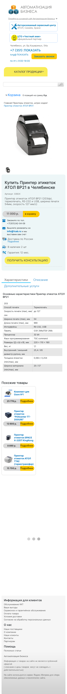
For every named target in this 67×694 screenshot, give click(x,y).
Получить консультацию (27, 260)
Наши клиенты (11, 635)
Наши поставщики (13, 629)
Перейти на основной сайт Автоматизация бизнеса (31, 18)
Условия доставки (13, 616)
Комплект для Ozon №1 (21, 393)
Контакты (8, 638)
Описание (40, 280)
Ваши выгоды (10, 607)
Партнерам (9, 641)
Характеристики (16, 280)
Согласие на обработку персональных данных (27, 619)
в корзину (30, 213)
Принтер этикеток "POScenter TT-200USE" (22, 415)
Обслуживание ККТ (13, 604)
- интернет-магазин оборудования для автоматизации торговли (33, 11)
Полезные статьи (12, 650)
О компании (10, 632)
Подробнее (13, 241)
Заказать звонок (44, 56)
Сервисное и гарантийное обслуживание (25, 610)
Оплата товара (11, 613)
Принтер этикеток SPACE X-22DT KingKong (23, 437)
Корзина (14, 95)
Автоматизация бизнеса (16, 656)
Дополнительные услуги (21, 286)
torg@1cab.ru (17, 54)
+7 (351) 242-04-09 (25, 50)
